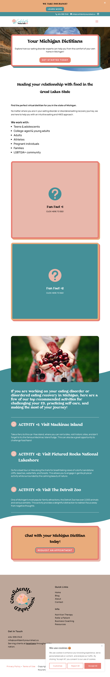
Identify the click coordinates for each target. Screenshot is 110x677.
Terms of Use (29, 666)
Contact (59, 602)
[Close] (101, 645)
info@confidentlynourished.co (23, 640)
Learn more (55, 9)
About (58, 598)
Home (58, 592)
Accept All (92, 666)
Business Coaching (64, 621)
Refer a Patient (62, 617)
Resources (60, 624)
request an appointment (55, 550)
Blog (57, 595)
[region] (75, 657)
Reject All (75, 666)
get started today (55, 59)
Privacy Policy (14, 666)
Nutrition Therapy (64, 614)
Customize (57, 666)
